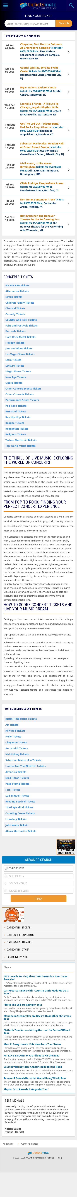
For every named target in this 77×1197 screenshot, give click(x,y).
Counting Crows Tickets (20, 813)
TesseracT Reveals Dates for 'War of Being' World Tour (35, 1078)
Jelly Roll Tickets (15, 730)
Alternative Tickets (17, 291)
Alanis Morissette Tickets (20, 831)
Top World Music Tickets (20, 446)
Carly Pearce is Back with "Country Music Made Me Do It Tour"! (36, 992)
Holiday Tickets (14, 342)
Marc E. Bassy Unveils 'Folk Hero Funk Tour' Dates (32, 1044)
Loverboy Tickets (16, 819)
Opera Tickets (13, 383)
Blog (59, 1157)
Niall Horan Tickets (17, 778)
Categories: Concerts (20, 935)
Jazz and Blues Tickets (18, 348)
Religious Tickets (15, 434)
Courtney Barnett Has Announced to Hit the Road (33, 1066)
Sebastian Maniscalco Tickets (23, 760)
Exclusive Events (17, 957)
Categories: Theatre (19, 942)
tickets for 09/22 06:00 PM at (40, 169)
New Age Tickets (15, 377)
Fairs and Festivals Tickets (21, 325)
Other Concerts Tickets (19, 394)
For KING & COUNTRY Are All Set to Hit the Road (31, 1055)
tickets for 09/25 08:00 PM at (42, 203)
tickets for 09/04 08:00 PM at (41, 51)
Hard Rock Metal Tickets (20, 337)
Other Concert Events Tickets (23, 388)
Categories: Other (18, 949)
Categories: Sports (18, 927)
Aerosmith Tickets (16, 748)
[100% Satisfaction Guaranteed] (20, 914)
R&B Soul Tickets (15, 411)
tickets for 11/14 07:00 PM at (41, 223)
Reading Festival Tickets (20, 801)
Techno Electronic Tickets (21, 440)
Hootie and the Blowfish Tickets (25, 766)
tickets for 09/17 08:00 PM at (42, 149)
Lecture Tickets (14, 365)
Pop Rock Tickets (16, 405)
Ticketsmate (38, 5)
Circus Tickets (13, 297)
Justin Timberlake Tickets (21, 718)
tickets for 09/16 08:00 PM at (40, 109)
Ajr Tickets (11, 724)
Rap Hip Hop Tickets (17, 417)
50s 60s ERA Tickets (17, 285)
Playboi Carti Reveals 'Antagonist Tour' (26, 1089)
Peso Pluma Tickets (17, 783)
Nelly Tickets (13, 736)
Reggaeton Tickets (16, 428)
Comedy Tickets (15, 314)
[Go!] (63, 23)
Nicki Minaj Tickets (17, 754)
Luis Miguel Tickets (17, 795)
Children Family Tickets (19, 302)
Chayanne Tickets (16, 742)
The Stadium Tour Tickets (66, 851)
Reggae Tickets (14, 423)
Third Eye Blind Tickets (19, 807)
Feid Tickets (12, 789)
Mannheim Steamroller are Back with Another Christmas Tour (37, 1018)
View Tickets (69, 52)
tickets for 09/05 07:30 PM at (40, 91)
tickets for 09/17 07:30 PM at (42, 129)
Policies (50, 1157)
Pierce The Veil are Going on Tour (23, 1004)
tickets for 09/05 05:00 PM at (41, 73)
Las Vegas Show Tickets (20, 354)
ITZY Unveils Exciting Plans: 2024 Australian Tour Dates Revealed (35, 978)
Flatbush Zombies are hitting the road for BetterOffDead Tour (37, 1032)
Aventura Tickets (15, 772)
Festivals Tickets (15, 331)
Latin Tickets (13, 360)
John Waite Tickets (16, 825)
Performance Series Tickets (22, 400)
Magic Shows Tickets (18, 371)
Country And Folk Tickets (21, 319)
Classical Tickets (15, 308)
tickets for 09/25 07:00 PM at (41, 187)
